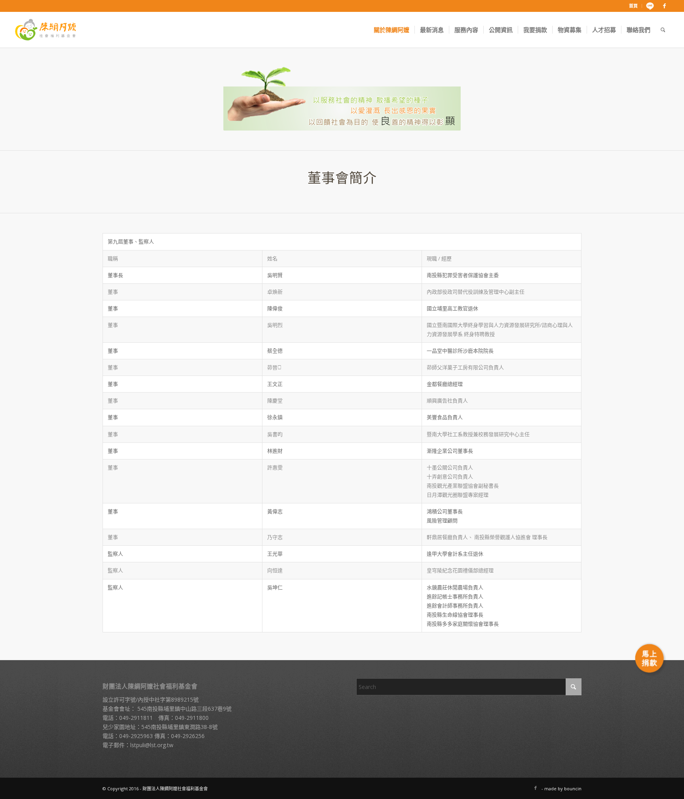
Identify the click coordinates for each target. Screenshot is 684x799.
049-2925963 (136, 736)
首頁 (633, 6)
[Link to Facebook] (664, 6)
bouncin (572, 788)
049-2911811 (136, 717)
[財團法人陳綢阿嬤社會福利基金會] (45, 29)
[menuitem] (633, 6)
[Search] (663, 29)
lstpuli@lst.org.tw (151, 745)
